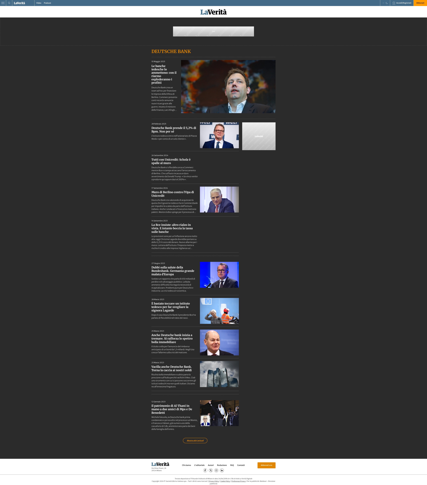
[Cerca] (9, 3)
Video (38, 3)
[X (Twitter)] (211, 470)
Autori (211, 465)
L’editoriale (199, 465)
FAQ (232, 465)
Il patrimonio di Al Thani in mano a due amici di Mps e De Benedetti (171, 409)
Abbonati (420, 3)
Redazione (222, 465)
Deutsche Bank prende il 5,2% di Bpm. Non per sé (173, 129)
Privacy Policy (214, 481)
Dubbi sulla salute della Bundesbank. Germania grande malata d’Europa (172, 271)
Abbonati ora (266, 465)
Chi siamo (186, 465)
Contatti (241, 465)
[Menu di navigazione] (3, 3)
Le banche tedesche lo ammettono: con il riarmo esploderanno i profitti (163, 74)
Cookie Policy (225, 481)
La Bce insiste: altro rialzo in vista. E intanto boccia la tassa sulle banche (172, 228)
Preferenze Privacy (239, 481)
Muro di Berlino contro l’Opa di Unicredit (172, 193)
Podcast (47, 3)
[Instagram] (216, 470)
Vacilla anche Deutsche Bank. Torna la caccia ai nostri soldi (171, 368)
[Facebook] (205, 470)
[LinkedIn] (222, 470)
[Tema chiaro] (383, 3)
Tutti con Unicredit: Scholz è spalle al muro (171, 161)
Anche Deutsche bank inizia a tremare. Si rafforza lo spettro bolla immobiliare (172, 338)
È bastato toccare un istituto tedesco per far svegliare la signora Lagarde (170, 307)
